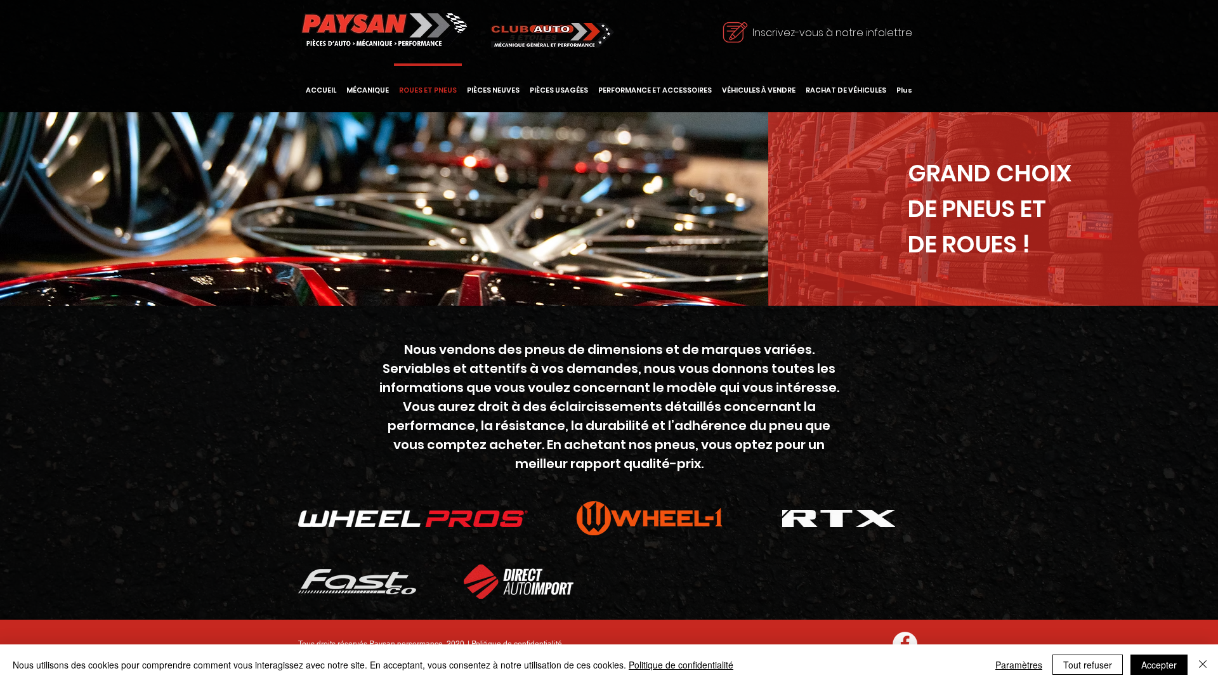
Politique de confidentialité (516, 643)
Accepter (1159, 664)
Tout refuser (1087, 664)
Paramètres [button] (1018, 664)
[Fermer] (1202, 665)
